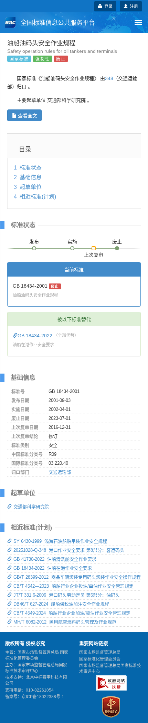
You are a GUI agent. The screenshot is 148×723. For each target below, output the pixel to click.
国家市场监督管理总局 (99, 652)
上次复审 (93, 253)
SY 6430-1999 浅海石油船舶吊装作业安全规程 (60, 541)
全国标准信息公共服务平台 (57, 22)
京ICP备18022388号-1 (43, 696)
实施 (72, 241)
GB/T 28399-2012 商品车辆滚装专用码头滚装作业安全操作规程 (77, 577)
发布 (34, 241)
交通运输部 (60, 472)
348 (109, 78)
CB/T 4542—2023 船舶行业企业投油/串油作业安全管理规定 (73, 586)
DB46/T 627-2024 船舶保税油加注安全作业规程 (61, 604)
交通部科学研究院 (31, 506)
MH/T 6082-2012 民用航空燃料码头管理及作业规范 (64, 622)
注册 (133, 6)
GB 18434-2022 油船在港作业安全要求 (52, 568)
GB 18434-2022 (36, 335)
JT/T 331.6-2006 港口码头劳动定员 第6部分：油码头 (66, 595)
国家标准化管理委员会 (99, 659)
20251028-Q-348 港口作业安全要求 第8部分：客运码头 (68, 550)
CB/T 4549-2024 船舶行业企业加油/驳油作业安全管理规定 (71, 613)
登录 (107, 6)
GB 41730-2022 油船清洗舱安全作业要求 (54, 559)
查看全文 (27, 115)
